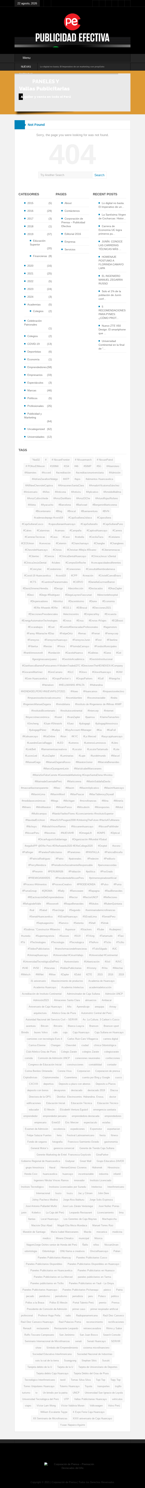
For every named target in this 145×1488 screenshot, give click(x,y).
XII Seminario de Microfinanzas (50, 1418)
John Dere (103, 1193)
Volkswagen (96, 1405)
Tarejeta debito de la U (39, 1367)
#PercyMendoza (37, 865)
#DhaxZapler (115, 588)
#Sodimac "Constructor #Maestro (42, 929)
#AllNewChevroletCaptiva (39, 485)
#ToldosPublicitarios (39, 948)
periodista (77, 1296)
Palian (116, 1251)
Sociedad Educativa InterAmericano (52, 1354)
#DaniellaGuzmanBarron (101, 582)
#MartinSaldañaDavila (98, 781)
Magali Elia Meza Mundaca (72, 1225)
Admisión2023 (41, 1000)
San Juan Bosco (89, 1334)
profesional (27, 1315)
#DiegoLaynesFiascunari (78, 594)
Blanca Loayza (76, 1026)
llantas (31, 1219)
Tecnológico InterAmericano (40, 1379)
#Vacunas (49, 968)
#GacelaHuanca (74, 652)
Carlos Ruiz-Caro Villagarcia (82, 1038)
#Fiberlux (33, 646)
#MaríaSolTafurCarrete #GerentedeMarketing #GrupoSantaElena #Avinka (72, 775)
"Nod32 (36, 459)
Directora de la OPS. (40, 1096)
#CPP (74, 575)
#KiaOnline (49, 736)
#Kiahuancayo (30, 736)
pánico (107, 1289)
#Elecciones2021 (101, 607)
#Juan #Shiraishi (53, 723)
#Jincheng (33, 723)
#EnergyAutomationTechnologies (40, 620)
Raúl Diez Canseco (113, 1315)
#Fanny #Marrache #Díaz (40, 633)
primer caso (78, 1309)
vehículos (117, 1399)
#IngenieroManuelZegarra (37, 704)
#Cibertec (34, 556)
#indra (114, 697)
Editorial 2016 (73, 233)
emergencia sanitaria (104, 1109)
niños (96, 1244)
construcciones (75, 1064)
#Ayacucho (47, 504)
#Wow (52, 974)
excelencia (59, 1128)
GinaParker (102, 1154)
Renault (27, 1328)
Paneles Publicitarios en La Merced (53, 1276)
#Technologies (38, 942)
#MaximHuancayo (114, 787)
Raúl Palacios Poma (70, 1322)
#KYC (75, 736)
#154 (66, 466)
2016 (30, 210)
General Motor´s (39, 1148)
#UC (114, 948)
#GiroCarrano (55, 672)
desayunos (60, 1090)
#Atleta (32, 504)
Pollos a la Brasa (34, 1302)
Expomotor (96, 1128)
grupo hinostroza (35, 1167)
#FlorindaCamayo (79, 646)
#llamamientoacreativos (54, 749)
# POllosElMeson (35, 466)
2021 (30, 273)
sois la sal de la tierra (47, 1360)
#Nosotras (50, 833)
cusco (118, 1077)
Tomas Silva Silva (81, 1379)
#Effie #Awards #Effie (46, 607)
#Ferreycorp (111, 633)
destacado (76, 1090)
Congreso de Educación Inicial (45, 1064)
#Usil (107, 961)
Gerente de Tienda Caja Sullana (96, 1148)
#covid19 (61, 575)
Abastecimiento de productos (67, 981)
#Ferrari (96, 633)
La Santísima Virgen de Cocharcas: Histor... (112, 216)
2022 (30, 281)
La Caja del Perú (55, 1212)
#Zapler (65, 974)
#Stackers (86, 929)
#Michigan (69, 800)
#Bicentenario (43, 511)
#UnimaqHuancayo (37, 955)
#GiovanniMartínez (32, 672)
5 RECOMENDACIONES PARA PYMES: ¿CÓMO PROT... (112, 312)
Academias (34, 304)
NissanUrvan (111, 1244)
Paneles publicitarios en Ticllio (47, 1283)
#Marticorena (74, 781)
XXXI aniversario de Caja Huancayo (92, 1418)
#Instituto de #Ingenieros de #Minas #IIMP (98, 704)
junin (23, 1212)
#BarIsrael (81, 504)
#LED (60, 742)
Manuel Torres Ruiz (102, 1225)
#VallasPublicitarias (71, 968)
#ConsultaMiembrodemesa (100, 569)
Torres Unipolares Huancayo (39, 1386)
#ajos (77, 479)
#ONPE (101, 833)
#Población (75, 871)
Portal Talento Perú (83, 1302)
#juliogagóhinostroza (106, 723)
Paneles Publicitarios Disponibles (44, 1264)
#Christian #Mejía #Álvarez (81, 549)
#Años (46, 492)
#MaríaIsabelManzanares (88, 768)
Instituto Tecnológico (32, 1186)
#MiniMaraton (43, 807)
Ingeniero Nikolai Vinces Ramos (51, 1180)
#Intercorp (93, 710)
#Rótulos (94, 903)
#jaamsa (90, 717)
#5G (99, 466)
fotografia (57, 1141)
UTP (66, 1399)
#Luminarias (66, 755)
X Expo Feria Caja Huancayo (88, 1412)
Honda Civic (31, 1174)
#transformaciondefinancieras (71, 948)
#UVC (119, 961)
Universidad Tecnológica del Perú (40, 1399)
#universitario (71, 961)
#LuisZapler (48, 755)
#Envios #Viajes (97, 620)
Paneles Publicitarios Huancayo (39, 1289)
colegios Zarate (90, 1051)
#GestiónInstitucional (101, 659)
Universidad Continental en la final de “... (111, 344)
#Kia (99, 730)
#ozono (116, 845)
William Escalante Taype (53, 1412)
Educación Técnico (107, 1103)
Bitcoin (44, 1026)
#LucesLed (31, 755)
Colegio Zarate (69, 1051)
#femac (82, 633)
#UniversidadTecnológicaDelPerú (41, 961)
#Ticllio (120, 942)
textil (63, 1379)
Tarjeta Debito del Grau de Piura (91, 1373)
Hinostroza (113, 1167)
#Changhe (99, 543)
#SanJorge (58, 910)
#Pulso (104, 884)
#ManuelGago (33, 762)
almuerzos (90, 1000)
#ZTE (89, 974)
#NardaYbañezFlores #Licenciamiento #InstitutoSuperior (82, 813)
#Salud (43, 910)
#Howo (74, 691)
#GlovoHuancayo (101, 672)
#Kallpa (56, 730)
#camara (59, 530)
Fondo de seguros (37, 1141)
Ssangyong (70, 1360)
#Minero (26, 807)
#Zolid (77, 974)
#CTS (33, 582)
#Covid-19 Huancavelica (37, 575)
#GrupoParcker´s (61, 678)
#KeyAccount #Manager (78, 730)
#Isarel (58, 717)
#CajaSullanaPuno (113, 524)
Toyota (88, 1386)
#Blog (59, 511)
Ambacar (107, 1000)
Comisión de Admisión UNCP (54, 1058)
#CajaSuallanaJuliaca (80, 517)
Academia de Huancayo (101, 981)
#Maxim (70, 787)
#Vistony (91, 968)
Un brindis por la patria (55, 1392)
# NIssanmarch (83, 459)
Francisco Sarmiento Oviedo (83, 1141)
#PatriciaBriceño (114, 852)
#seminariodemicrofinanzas (100, 910)
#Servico (63, 923)
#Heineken (48, 685)
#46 (76, 466)
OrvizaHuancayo (99, 1251)
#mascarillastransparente (34, 787)
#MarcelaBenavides (108, 762)
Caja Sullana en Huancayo (109, 1032)
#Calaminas (43, 530)
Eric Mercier (72, 1122)
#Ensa (79, 620)
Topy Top (115, 1379)
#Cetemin (61, 543)
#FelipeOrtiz (66, 633)
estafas (106, 1122)
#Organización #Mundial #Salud (89, 839)
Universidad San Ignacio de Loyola (104, 1392)
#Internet (108, 710)
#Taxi (121, 935)
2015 (30, 203)
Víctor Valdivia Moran (72, 1405)
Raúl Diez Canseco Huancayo (37, 1322)
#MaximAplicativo (89, 787)
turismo (26, 1392)
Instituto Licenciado (100, 1180)
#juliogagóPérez (37, 730)
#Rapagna (94, 890)
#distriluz (58, 601)
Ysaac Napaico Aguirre (72, 1424)
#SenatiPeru (108, 916)
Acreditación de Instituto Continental (42, 993)
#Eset (51, 627)
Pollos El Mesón (58, 1302)
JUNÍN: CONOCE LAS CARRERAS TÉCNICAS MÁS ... (111, 245)
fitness (114, 1135)
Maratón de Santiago (34, 1231)
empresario (40, 1122)
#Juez (70, 723)
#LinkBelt (31, 749)
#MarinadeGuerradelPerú (48, 781)
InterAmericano (115, 1186)
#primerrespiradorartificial (102, 878)
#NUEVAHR (67, 833)
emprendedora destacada (85, 1116)
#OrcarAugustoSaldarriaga (52, 839)
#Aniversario (30, 492)
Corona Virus (65, 1071)
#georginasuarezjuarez (44, 659)
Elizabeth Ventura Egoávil (74, 1109)
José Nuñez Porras (108, 1206)
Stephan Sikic (89, 1360)
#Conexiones (73, 569)
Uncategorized (36, 429)
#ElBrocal (81, 607)
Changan (55, 1045)
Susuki (106, 1360)
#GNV (119, 672)
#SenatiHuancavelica (40, 916)
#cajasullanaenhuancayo (62, 524)
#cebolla (79, 537)
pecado (30, 1296)
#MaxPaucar (77, 794)
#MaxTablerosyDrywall (101, 794)
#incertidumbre (74, 697)
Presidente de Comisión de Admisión (47, 1309)
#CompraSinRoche (76, 562)
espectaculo (90, 1122)
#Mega (54, 800)
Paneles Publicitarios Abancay (54, 1257)
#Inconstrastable (96, 697)
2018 (30, 226)
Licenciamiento (105, 1212)
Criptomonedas (51, 1077)
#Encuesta (110, 614)
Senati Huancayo (96, 1341)
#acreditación (63, 472)
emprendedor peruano (54, 1116)
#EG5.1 (67, 607)
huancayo (67, 1174)
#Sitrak (105, 923)
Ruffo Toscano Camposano (39, 1334)
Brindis (25, 1032)
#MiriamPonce (64, 807)
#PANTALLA (92, 852)
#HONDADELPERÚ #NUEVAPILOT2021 (43, 691)
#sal (32, 910)
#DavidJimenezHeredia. (36, 588)
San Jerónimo (66, 1334)
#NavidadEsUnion (35, 820)
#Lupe (82, 755)
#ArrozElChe (83, 498)
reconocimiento (94, 1322)
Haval (52, 1167)
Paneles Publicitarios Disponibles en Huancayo (93, 1264)
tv (36, 1392)
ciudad (85, 1045)
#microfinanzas (88, 800)
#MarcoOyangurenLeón (56, 768)
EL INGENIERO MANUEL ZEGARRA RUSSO (111, 279)
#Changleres (117, 543)
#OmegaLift (85, 833)
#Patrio (59, 858)
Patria (119, 1289)
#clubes (56, 562)
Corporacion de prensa (107, 1071)
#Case (66, 537)
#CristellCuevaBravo (110, 575)
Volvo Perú (114, 1405)
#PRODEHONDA (86, 884)
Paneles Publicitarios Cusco (91, 1257)
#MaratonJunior (84, 762)
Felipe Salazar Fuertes (39, 1135)
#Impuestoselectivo (113, 691)
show (38, 1347)
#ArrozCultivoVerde (37, 498)
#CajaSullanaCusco (32, 524)
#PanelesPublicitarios (50, 852)
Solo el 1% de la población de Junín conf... (110, 295)
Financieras (40, 256)
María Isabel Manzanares (65, 1231)
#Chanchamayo (80, 543)
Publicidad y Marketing (33, 415)
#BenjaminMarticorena (105, 504)
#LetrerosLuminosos (95, 742)
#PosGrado (106, 871)
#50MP (87, 466)
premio (102, 1302)
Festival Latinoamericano (80, 1135)
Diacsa (114, 1090)
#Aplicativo (92, 492)
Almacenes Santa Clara (67, 1000)
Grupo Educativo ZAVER (110, 1161)
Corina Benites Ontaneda (38, 1071)
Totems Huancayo (69, 1386)
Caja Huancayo (81, 1032)
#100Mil (54, 466)
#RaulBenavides (114, 890)
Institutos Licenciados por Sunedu (67, 1186)
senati (78, 1341)
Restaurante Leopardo (66, 1328)
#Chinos (57, 549)
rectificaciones (116, 1322)
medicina (117, 1231)
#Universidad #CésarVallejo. (68, 955)
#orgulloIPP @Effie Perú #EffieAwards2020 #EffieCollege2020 (59, 845)
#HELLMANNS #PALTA (72, 685)
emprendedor (30, 1116)
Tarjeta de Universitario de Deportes (97, 1367)
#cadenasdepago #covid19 (48, 517)
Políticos (32, 398)
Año (69, 1006)
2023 (30, 288)
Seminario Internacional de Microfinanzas (47, 1341)
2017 (30, 218)
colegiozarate (111, 1051)
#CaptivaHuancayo (97, 530)
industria (103, 1174)
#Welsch (25, 974)
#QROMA (47, 890)
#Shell (92, 923)
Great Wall (85, 1161)
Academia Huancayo (44, 987)
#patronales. (75, 858)
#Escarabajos (35, 627)
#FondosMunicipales (105, 646)
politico (115, 1296)
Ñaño (85, 1244)
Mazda (87, 1231)
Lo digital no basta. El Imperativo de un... (111, 205)
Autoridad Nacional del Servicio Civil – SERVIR (51, 1019)
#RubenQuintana (113, 903)
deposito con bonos (38, 1090)
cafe (55, 1032)
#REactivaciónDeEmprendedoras (46, 897)
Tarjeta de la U (65, 1367)
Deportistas (34, 351)
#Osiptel (102, 845)
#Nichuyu (31, 826)
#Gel (118, 652)
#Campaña (75, 530)
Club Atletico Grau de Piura (41, 1051)
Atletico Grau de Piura (64, 1013)
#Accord (46, 472)
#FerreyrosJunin (81, 639)
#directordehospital (107, 594)
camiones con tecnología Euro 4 (44, 1038)
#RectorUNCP (90, 897)
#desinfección (75, 588)
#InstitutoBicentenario (43, 710)
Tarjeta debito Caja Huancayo (52, 1373)
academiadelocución (100, 987)
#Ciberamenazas (111, 549)
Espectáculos (35, 382)
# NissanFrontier (61, 459)
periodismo (61, 1296)
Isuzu (70, 1193)
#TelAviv (94, 942)
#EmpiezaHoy (91, 614)
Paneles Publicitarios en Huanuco (96, 1270)
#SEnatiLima (90, 916)
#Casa (53, 537)
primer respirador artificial (104, 1309)
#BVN (106, 511)
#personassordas (107, 865)
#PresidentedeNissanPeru (70, 878)
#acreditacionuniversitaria (90, 472)
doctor (112, 1096)
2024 (30, 296)
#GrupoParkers (84, 678)
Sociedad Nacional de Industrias (94, 1354)
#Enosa (67, 620)
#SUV (77, 935)
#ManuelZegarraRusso (58, 762)
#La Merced (89, 736)
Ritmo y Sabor (114, 1328)
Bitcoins (58, 1026)
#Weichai (118, 968)
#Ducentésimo (76, 601)
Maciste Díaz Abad (41, 1225)
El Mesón (49, 1109)
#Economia (108, 601)
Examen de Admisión (36, 1128)
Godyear (70, 1161)
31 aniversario (38, 981)
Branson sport (111, 1026)
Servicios (70, 249)
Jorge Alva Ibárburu (73, 1199)
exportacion (113, 1128)
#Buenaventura (89, 511)
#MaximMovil (57, 794)
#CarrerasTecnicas (35, 537)
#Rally (61, 890)
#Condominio (54, 569)
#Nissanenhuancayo (82, 826)
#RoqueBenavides (74, 903)
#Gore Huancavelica (36, 678)
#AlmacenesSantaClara (71, 485)
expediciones (77, 1128)
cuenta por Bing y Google (96, 1077)
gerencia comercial (64, 1148)
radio (68, 1315)
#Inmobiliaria (63, 704)
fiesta (102, 1135)
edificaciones (34, 1103)
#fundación (54, 652)
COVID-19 (33, 343)
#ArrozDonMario (62, 498)
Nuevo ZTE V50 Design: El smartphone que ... (112, 329)
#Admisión (114, 472)
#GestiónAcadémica (73, 659)
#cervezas (45, 543)
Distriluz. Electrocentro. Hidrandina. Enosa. (80, 1096)
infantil (117, 1174)
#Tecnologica (76, 942)
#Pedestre (93, 858)
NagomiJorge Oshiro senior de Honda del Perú (51, 1244)
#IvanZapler (73, 717)
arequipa (99, 1006)
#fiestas (47, 646)
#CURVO (78, 582)
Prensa (115, 1302)
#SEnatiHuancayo (67, 916)
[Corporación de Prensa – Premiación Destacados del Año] (72, 21)
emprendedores (113, 1116)
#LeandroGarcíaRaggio (39, 742)
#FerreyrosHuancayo (56, 639)
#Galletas (93, 652)
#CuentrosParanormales (55, 582)
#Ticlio (107, 942)
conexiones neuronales (87, 1058)
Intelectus (96, 1186)
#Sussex (64, 935)
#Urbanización (91, 961)
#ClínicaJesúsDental (35, 562)
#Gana (107, 652)
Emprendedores (37, 367)
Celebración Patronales (33, 322)
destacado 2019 (96, 1090)
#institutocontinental (71, 710)
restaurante (43, 1328)
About (68, 203)
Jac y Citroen (85, 1193)
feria (59, 1135)
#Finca (61, 646)
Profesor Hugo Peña (49, 1315)
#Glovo (83, 672)
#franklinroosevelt (33, 652)
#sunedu (25, 935)
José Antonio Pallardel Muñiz (41, 1206)
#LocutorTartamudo (97, 749)
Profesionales (35, 405)
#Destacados (96, 588)
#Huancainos (90, 691)
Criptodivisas (30, 1077)
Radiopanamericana (87, 1315)
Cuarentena (70, 1077)
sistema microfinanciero (96, 1347)
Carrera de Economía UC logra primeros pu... (110, 230)
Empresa (70, 241)
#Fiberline (112, 639)
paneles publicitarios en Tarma (94, 1276)
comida (29, 1058)
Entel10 (56, 1122)
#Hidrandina (96, 685)
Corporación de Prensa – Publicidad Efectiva (73, 222)
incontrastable (86, 1174)
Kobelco (36, 1212)
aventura (30, 1026)
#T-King (90, 935)
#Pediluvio (109, 858)
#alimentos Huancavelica (99, 479)
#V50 (36, 968)
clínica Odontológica (105, 1045)
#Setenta (78, 923)
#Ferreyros (33, 639)
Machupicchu (109, 1219)
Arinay (112, 1006)
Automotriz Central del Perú (96, 1013)
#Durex (93, 601)
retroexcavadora (92, 1328)
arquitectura (40, 1013)
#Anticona (60, 492)
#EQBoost (117, 620)
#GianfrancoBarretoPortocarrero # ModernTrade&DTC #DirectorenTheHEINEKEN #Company (72, 665)
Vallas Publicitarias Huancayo (90, 1399)
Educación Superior (38, 242)
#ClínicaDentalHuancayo (72, 556)
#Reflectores (110, 897)
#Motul (119, 807)
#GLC (71, 672)
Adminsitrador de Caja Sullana (83, 993)
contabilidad (95, 1064)
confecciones (113, 1058)
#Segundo (74, 910)
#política (90, 871)
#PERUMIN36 (55, 871)
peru (90, 1296)
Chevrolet (71, 1045)
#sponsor (70, 929)
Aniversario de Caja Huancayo (45, 1006)
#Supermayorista (45, 935)
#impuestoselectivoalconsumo (44, 697)
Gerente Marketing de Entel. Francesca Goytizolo (64, 1154)
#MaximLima (38, 794)
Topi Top (100, 1379)
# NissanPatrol (105, 459)
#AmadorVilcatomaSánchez (104, 485)
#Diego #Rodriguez (49, 594)
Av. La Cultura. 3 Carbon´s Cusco (101, 1019)
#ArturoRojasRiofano (106, 498)
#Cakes (27, 530)
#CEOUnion (27, 543)
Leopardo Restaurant (80, 1212)
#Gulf (101, 678)
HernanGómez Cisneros (74, 1167)
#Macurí (115, 755)
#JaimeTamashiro (109, 717)
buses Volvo (41, 1032)
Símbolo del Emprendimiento (62, 1347)
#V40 (25, 968)
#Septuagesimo (44, 923)
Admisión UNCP (114, 993)
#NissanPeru (32, 833)
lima (121, 1212)
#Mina (105, 800)
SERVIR (115, 1341)
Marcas (31, 390)
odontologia (31, 1251)
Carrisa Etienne (37, 1045)
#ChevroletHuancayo (36, 549)
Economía (33, 359)
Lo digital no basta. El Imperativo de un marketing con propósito (72, 66)
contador (111, 1064)
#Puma (117, 884)
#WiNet (40, 974)
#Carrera (117, 530)
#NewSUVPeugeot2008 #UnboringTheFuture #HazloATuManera (84, 820)
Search (99, 175)
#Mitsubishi (83, 807)
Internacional (43, 1193)
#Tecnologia (57, 942)
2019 (30, 234)
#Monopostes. (102, 807)
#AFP (66, 479)
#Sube (100, 929)
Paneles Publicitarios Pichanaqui (80, 1289)
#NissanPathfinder (109, 826)
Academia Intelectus (72, 987)
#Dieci (30, 594)
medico (47, 1238)
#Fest (98, 639)
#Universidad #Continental (103, 955)
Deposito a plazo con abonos (74, 1083)
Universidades (35, 436)
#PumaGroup (29, 890)
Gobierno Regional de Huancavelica (40, 1161)
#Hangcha (114, 678)
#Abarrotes (30, 472)
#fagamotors (110, 627)
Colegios (38, 311)
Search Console (111, 1334)
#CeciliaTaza (96, 537)
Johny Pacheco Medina (45, 1199)
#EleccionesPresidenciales (43, 614)
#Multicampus (39, 813)
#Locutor (77, 749)
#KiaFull (111, 730)
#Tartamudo (106, 935)
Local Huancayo (49, 1219)
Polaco (102, 1296)
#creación (88, 575)
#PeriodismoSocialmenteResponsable (72, 865)
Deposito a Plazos (106, 1083)
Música (98, 1238)
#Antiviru (76, 492)
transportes (103, 1386)
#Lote (116, 749)
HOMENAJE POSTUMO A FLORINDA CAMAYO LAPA (111, 262)
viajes (28, 1405)
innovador (79, 1180)
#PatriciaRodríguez (40, 858)
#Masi (57, 787)
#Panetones (73, 852)
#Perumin (37, 871)
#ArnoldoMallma (112, 492)
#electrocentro (71, 614)
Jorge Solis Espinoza (101, 1199)
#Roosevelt (52, 903)
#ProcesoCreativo (62, 884)
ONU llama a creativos (72, 1251)
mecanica (101, 1231)
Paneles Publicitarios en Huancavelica (51, 1270)
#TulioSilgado (99, 948)
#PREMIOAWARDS (39, 878)
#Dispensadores (39, 601)
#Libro (114, 742)
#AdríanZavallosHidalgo (45, 479)
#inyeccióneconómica (37, 717)
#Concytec (36, 569)
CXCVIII (33, 1083)
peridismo (44, 1296)
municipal (84, 1238)
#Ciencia (49, 556)
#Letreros (74, 742)
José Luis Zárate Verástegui (77, 1206)
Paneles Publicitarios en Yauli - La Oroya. (91, 1283)
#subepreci (115, 929)
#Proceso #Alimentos (35, 884)
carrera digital (110, 1038)
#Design (58, 588)
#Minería (118, 800)
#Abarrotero (112, 466)
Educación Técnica (81, 1103)
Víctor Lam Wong (46, 1405)
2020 (30, 265)
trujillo (118, 1386)
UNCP (76, 1392)
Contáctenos (72, 210)
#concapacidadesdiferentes (106, 562)
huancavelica (50, 1174)
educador (34, 1109)
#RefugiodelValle (32, 903)
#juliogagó (84, 723)
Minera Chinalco (64, 1238)
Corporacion (83, 1071)
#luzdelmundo (98, 755)
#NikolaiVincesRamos (54, 826)
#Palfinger (27, 852)
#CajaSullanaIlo (89, 524)
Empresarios (34, 374)
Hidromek (97, 1167)
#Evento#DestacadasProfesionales (79, 627)
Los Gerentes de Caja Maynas (80, 1219)
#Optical (115, 833)
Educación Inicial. (56, 1103)
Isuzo (58, 1193)
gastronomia (111, 1141)
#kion (63, 736)
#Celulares (114, 537)
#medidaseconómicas (34, 800)
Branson (93, 1026)
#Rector (73, 897)
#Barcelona (65, 504)
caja (65, 1032)
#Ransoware (76, 890)
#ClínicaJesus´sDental (103, 556)
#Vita (104, 968)
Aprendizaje (83, 1006)
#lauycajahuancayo (111, 736)
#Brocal (71, 511)
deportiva (48, 1083)
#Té (23, 942)
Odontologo (48, 1251)
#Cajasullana (104, 517)
